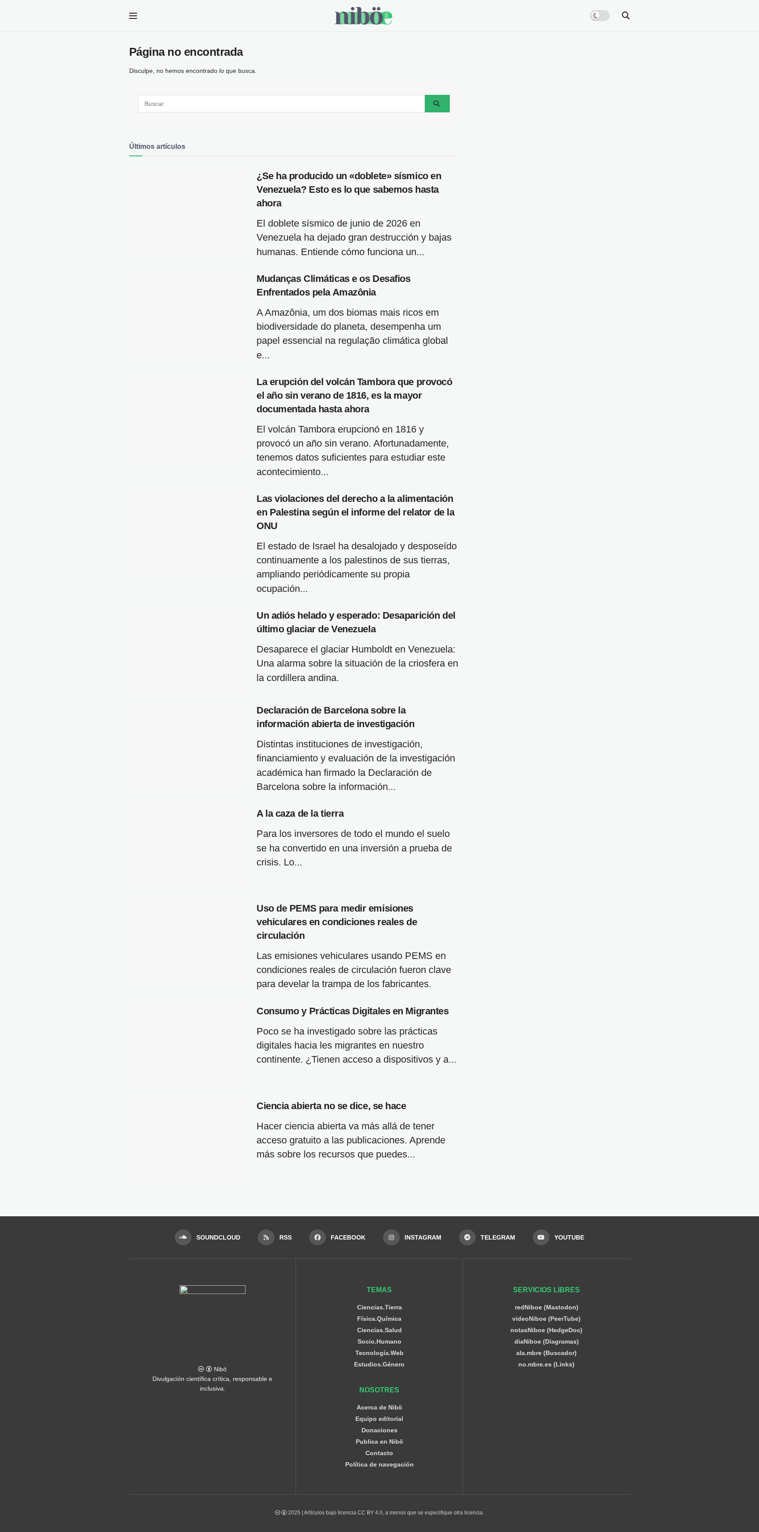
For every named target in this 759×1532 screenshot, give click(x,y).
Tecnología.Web (379, 1352)
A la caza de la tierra (300, 813)
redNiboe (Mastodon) (546, 1307)
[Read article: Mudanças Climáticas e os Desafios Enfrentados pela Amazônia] (186, 313)
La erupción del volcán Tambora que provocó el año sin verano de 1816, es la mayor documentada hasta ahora (354, 395)
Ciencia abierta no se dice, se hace (331, 1105)
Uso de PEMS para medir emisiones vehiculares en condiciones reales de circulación (337, 922)
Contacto (379, 1452)
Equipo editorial (379, 1418)
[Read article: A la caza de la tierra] (186, 848)
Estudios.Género (379, 1364)
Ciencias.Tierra (379, 1307)
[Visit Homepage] (364, 16)
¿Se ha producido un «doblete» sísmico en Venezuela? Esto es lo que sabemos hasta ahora (349, 189)
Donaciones (379, 1430)
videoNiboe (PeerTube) (546, 1318)
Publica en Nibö (379, 1441)
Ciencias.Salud (379, 1330)
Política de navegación (379, 1464)
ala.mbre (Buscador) (546, 1352)
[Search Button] (626, 16)
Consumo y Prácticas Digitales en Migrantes (353, 1011)
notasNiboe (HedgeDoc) (546, 1330)
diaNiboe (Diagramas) (546, 1341)
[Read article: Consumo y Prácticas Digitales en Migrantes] (186, 1045)
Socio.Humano (379, 1341)
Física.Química (379, 1318)
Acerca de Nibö (379, 1407)
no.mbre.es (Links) (546, 1364)
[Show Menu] (133, 16)
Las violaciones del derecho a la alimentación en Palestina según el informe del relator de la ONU (355, 512)
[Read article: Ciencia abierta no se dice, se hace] (186, 1140)
